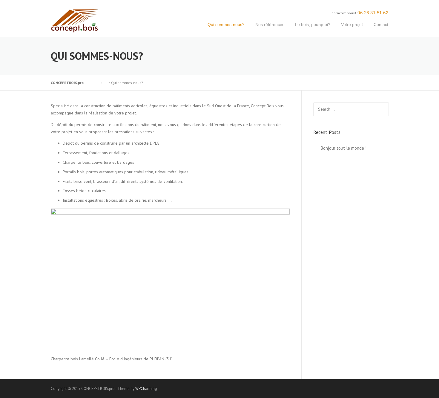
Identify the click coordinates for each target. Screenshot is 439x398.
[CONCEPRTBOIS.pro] (75, 20)
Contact (381, 24)
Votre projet (352, 24)
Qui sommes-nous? (226, 24)
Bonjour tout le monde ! (343, 148)
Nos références (269, 24)
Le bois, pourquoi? (312, 24)
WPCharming (146, 388)
